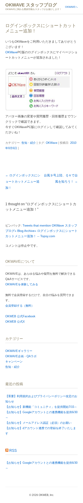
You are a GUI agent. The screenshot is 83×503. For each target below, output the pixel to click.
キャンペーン (14, 361)
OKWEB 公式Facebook (20, 316)
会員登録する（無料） (19, 305)
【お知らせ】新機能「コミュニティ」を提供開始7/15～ (41, 406)
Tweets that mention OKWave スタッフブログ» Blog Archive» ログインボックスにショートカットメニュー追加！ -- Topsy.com (41, 231)
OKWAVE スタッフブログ (31, 4)
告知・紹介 (28, 142)
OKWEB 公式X (15, 321)
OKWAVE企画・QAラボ (21, 356)
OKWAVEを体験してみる (21, 284)
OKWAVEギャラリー (18, 351)
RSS (13, 450)
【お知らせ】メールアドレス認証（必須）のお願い (38, 422)
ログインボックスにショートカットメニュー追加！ (22, 181)
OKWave (11, 52)
